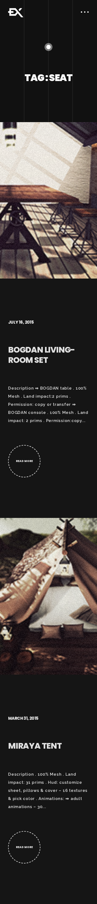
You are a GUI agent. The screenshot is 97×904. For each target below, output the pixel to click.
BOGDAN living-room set (41, 355)
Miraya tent (35, 746)
